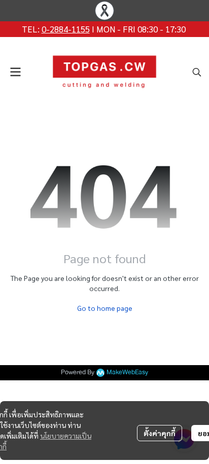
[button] (197, 72)
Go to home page (104, 307)
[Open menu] (15, 72)
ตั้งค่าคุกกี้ (160, 433)
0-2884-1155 (66, 28)
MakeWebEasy (127, 372)
